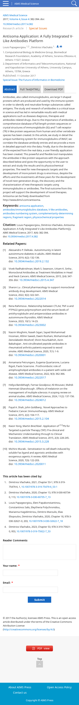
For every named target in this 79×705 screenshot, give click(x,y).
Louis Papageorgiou (14, 47)
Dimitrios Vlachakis (42, 47)
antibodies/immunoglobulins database (25, 209)
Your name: (11, 565)
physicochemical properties (48, 217)
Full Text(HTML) (30, 89)
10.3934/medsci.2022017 (30, 377)
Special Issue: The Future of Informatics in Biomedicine (34, 80)
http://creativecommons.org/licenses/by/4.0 (29, 629)
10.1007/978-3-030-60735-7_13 (33, 497)
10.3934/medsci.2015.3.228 (31, 441)
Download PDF (53, 89)
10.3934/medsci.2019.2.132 (31, 261)
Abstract (9, 89)
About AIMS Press (19, 687)
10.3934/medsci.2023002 (30, 325)
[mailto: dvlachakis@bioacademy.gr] (61, 46)
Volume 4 (14, 19)
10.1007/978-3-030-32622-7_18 (46, 521)
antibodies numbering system (20, 213)
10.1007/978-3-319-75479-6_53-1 (39, 486)
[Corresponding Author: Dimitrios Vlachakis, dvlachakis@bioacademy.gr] (58, 46)
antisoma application (31, 205)
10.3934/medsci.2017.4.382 (18, 24)
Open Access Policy (59, 687)
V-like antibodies (58, 209)
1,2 (27, 46)
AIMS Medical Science (15, 15)
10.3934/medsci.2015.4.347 (36, 280)
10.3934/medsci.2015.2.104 (31, 418)
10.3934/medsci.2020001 (30, 355)
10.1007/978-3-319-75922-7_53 (33, 531)
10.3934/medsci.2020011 (30, 464)
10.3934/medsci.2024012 (30, 400)
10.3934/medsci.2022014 (30, 298)
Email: (8, 582)
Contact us (20, 692)
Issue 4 (25, 19)
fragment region (22, 217)
